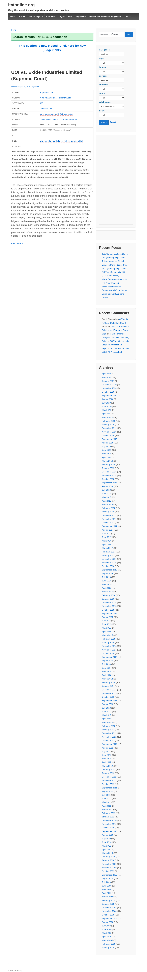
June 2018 (107, 493)
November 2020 (109, 388)
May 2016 (106, 584)
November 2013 (109, 693)
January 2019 (108, 468)
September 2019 (109, 439)
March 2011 (107, 809)
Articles (22, 16)
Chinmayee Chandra (49, 119)
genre (102, 111)
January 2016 (108, 599)
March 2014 (107, 679)
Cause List (51, 16)
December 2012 (109, 733)
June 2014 (107, 668)
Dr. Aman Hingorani (68, 119)
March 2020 (107, 417)
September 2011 (109, 788)
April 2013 (106, 719)
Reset (113, 122)
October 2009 (108, 871)
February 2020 (108, 421)
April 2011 (106, 806)
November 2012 (109, 737)
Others (128, 16)
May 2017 (106, 541)
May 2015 (106, 628)
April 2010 (106, 849)
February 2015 (108, 639)
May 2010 (106, 846)
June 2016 (107, 581)
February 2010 (108, 857)
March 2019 (107, 461)
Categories (104, 50)
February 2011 (108, 813)
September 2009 (109, 875)
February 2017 (108, 552)
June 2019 (107, 450)
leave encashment (48, 114)
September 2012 (109, 744)
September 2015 (109, 613)
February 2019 (108, 464)
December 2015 (109, 602)
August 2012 (107, 748)
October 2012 (108, 740)
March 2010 (107, 853)
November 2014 (109, 650)
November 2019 (109, 432)
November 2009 (109, 867)
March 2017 (107, 548)
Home (12, 16)
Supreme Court (47, 92)
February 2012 (108, 769)
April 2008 (106, 936)
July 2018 (106, 490)
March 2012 (107, 766)
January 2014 (108, 686)
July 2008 (106, 926)
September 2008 (109, 918)
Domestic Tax (46, 108)
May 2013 (106, 715)
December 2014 (109, 646)
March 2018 (107, 504)
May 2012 (106, 758)
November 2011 (109, 780)
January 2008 (108, 947)
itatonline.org (21, 5)
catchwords (105, 102)
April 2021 (106, 374)
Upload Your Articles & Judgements (105, 16)
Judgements (80, 16)
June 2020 (107, 406)
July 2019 (106, 446)
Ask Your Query (36, 16)
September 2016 (109, 570)
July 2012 (106, 751)
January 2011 (108, 817)
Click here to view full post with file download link (61, 141)
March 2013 (107, 722)
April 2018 (106, 501)
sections (103, 76)
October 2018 (108, 479)
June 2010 (107, 842)
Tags (101, 58)
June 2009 (107, 886)
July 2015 (106, 621)
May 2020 (106, 410)
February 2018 (108, 508)
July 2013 (106, 708)
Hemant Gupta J (65, 98)
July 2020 (106, 403)
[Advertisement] (116, 181)
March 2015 (107, 635)
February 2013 (108, 726)
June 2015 (107, 624)
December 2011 (109, 777)
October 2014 (108, 653)
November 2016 (109, 562)
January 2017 (108, 555)
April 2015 (106, 631)
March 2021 (107, 377)
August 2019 (107, 443)
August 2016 (107, 573)
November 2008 (109, 911)
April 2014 (106, 675)
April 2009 (106, 893)
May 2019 (106, 453)
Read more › (17, 243)
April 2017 (106, 544)
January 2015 (108, 642)
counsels (103, 84)
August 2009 (107, 878)
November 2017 (109, 519)
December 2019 (109, 428)
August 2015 (107, 617)
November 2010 (109, 824)
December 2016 (109, 559)
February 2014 (108, 682)
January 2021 (108, 381)
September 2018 (109, 483)
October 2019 (108, 435)
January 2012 (108, 773)
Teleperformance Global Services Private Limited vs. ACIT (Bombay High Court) (114, 264)
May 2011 (106, 802)
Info (70, 16)
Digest (62, 16)
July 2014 (106, 664)
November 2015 (109, 606)
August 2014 (107, 660)
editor (36, 87)
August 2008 (107, 922)
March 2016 (107, 592)
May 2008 (106, 933)
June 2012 (107, 755)
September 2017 (109, 526)
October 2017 (108, 522)
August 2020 (107, 399)
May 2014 (106, 671)
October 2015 (108, 610)
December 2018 (109, 472)
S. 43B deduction (65, 114)
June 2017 (107, 537)
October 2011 (108, 784)
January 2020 (108, 424)
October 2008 (108, 915)
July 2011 (106, 795)
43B (41, 103)
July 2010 (106, 838)
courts (102, 93)
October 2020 (108, 392)
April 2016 (106, 588)
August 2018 (107, 486)
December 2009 (109, 864)
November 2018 (109, 475)
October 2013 (108, 697)
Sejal (104, 334)
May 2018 (106, 497)
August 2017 (107, 530)
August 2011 (107, 791)
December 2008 (109, 907)
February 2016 (108, 595)
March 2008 (107, 940)
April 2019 (106, 457)
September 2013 (109, 700)
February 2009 (108, 900)
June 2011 (106, 798)
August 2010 (107, 835)
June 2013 (107, 711)
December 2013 (109, 690)
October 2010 (108, 828)
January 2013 (108, 729)
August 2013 (107, 704)
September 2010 (109, 831)
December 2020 (109, 384)
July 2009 (106, 882)
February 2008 (108, 944)
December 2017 (109, 515)
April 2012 (106, 762)
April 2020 (106, 413)
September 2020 (109, 395)
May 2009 (106, 889)
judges (102, 67)
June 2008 (107, 929)
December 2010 (109, 820)
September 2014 (109, 657)
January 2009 (108, 904)
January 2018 (108, 512)
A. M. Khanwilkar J (48, 98)
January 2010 (108, 860)
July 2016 (106, 577)
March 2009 (107, 896)
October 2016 (108, 566)
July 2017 (106, 533)
